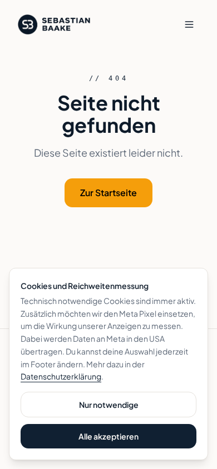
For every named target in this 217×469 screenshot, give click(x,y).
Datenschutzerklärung (61, 376)
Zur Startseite (108, 192)
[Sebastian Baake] (54, 24)
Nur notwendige (109, 405)
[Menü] (189, 24)
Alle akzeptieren (108, 436)
